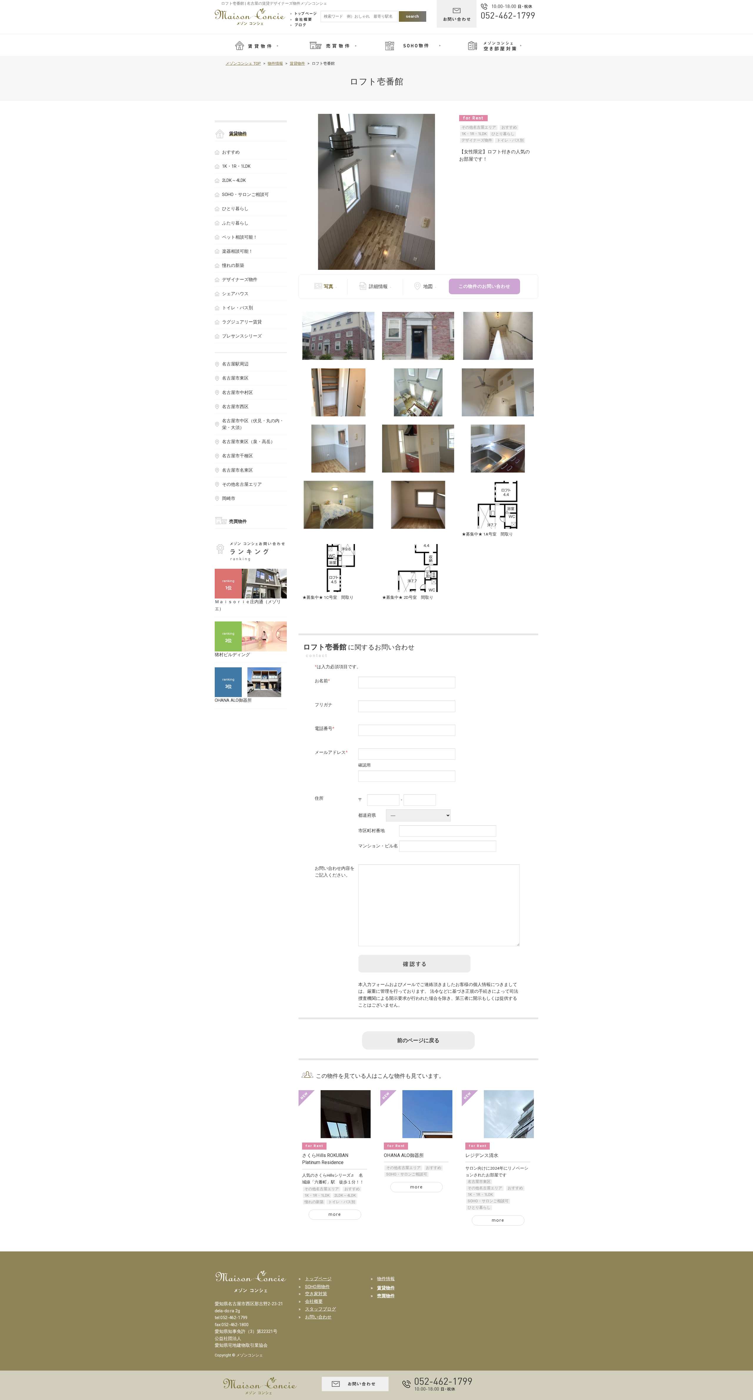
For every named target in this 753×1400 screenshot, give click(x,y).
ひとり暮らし (503, 134)
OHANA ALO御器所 (404, 1155)
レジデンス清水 (481, 1155)
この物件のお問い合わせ (484, 286)
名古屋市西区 (235, 406)
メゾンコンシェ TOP (243, 63)
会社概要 (314, 1301)
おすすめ (509, 127)
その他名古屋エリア (479, 127)
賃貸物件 (297, 63)
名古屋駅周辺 (235, 364)
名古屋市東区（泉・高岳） (248, 441)
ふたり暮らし (235, 223)
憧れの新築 (314, 1202)
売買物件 (238, 521)
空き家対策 (316, 1293)
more (335, 1214)
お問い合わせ (318, 1317)
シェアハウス (235, 293)
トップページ (318, 1278)
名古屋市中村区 (237, 392)
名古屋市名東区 (237, 470)
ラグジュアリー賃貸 (242, 322)
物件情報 (275, 63)
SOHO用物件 (317, 1286)
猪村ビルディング (232, 654)
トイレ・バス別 (510, 140)
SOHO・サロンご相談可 (406, 1174)
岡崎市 (228, 498)
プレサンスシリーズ (242, 336)
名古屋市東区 (479, 1181)
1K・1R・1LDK (474, 134)
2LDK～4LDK (345, 1195)
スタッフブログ (320, 1309)
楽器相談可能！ (237, 251)
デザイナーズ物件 (477, 140)
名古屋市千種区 (237, 455)
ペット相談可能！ (239, 237)
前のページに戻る (418, 1040)
